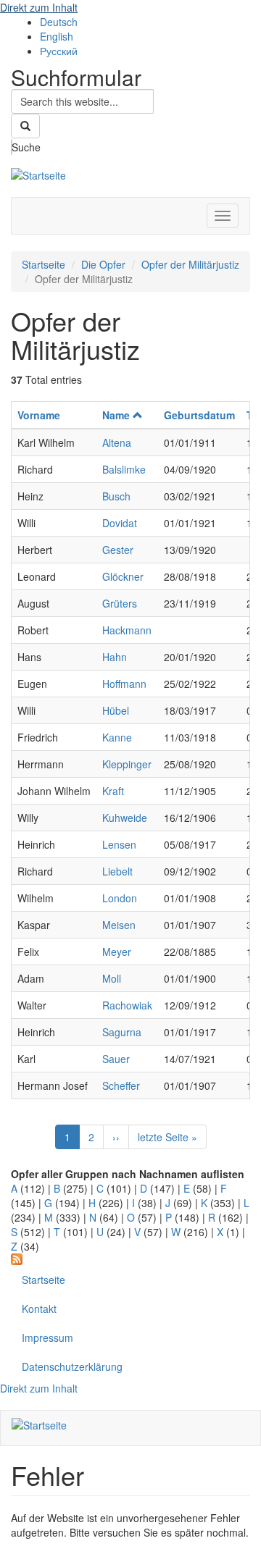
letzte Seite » (167, 1137)
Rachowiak (127, 1005)
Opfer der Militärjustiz (190, 264)
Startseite (43, 264)
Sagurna (121, 1032)
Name (116, 415)
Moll (111, 978)
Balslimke (124, 469)
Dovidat (119, 523)
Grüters (119, 603)
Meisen (119, 924)
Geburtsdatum (199, 415)
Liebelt (117, 871)
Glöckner (123, 576)
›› (116, 1137)
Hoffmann (124, 683)
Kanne (117, 737)
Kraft (113, 791)
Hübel (115, 710)
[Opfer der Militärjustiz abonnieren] (130, 1259)
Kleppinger (127, 764)
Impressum (47, 1337)
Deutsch (59, 21)
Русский (59, 50)
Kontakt (39, 1308)
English (56, 36)
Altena (116, 442)
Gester (117, 549)
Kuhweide (124, 817)
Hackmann (127, 630)
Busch (116, 496)
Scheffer (121, 1085)
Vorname (38, 415)
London (119, 898)
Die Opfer (103, 264)
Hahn (114, 657)
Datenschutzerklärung (72, 1366)
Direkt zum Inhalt (39, 7)
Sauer (116, 1058)
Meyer (116, 951)
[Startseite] (38, 173)
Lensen (119, 844)
